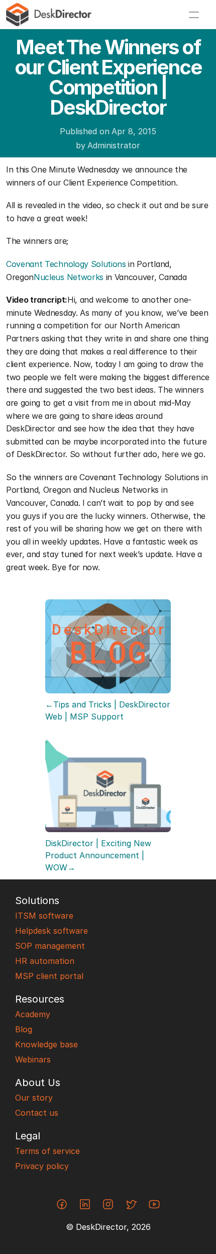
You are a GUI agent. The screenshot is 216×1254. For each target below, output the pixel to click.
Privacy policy (42, 1166)
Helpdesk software (51, 931)
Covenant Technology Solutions (66, 264)
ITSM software (44, 916)
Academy (32, 1014)
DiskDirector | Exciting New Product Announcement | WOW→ (99, 855)
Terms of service (47, 1151)
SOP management (50, 946)
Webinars (33, 1059)
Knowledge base (46, 1044)
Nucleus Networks (68, 277)
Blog (23, 1029)
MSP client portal (49, 976)
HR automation (44, 961)
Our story (34, 1098)
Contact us (36, 1113)
